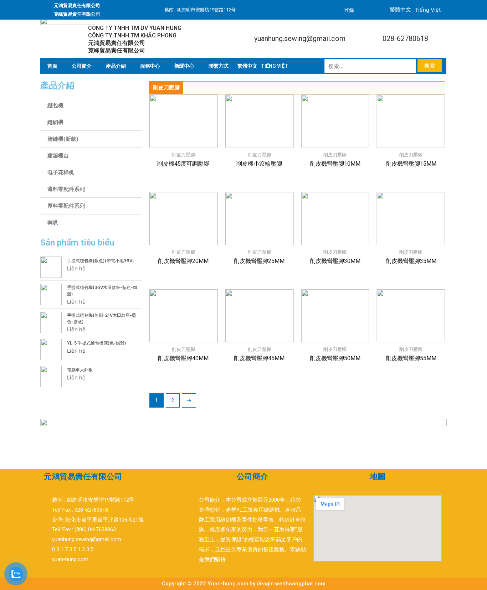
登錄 (349, 10)
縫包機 (55, 105)
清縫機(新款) (62, 139)
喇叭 (52, 222)
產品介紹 (116, 66)
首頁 (52, 66)
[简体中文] (247, 66)
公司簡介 (82, 66)
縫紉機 (55, 122)
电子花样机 (60, 172)
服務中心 (150, 66)
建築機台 (58, 155)
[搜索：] (370, 66)
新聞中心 (184, 66)
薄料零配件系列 (66, 189)
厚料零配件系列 (66, 206)
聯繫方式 (219, 66)
